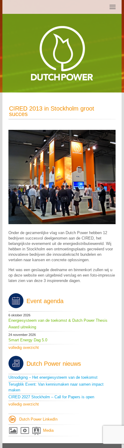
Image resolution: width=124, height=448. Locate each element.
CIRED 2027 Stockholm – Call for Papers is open (51, 397)
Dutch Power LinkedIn (38, 419)
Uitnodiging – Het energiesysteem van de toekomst (53, 377)
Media (48, 430)
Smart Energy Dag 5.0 (27, 340)
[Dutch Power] (62, 53)
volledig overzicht (23, 347)
